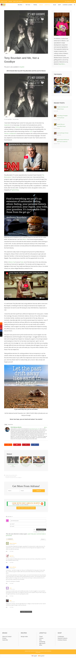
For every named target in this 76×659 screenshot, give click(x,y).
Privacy (4, 638)
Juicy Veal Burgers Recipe (62, 133)
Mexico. (25, 239)
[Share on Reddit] (8, 445)
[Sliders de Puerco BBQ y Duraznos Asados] (26, 459)
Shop (59, 4)
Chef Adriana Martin (16, 427)
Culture (41, 638)
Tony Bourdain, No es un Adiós (13, 465)
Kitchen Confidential (10, 133)
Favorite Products (62, 638)
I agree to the (39, 531)
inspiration (7, 125)
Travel (35, 4)
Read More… (62, 64)
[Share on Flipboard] (17, 445)
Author (6, 424)
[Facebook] (45, 427)
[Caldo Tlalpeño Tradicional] (58, 81)
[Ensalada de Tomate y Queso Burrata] (65, 81)
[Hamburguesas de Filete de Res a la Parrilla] (39, 459)
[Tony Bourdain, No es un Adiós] (13, 459)
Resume (10, 1)
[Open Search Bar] (74, 5)
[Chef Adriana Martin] (7, 431)
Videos (41, 4)
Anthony (17, 127)
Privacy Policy (4, 1)
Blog (54, 4)
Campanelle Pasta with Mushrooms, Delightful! (13, 477)
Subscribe (5, 640)
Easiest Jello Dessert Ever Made (10, 476)
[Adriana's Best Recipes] (3, 5)
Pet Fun (28, 4)
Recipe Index (24, 636)
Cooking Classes (67, 4)
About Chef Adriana (17, 1)
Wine (40, 645)
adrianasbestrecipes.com (34, 428)
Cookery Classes (62, 640)
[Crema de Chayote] (65, 89)
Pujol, (22, 262)
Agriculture (42, 643)
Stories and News (11, 475)
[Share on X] (1, 335)
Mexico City (12, 262)
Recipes (20, 4)
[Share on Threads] (1, 333)
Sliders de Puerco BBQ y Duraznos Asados (26, 465)
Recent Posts (10, 424)
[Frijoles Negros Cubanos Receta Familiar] (58, 89)
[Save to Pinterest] (26, 445)
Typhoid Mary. (15, 190)
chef (31, 131)
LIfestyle (47, 4)
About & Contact (6, 636)
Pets (40, 640)
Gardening (42, 641)
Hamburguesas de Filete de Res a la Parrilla (38, 465)
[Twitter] (46, 427)
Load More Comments (26, 611)
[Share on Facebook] (35, 445)
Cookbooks (61, 636)
